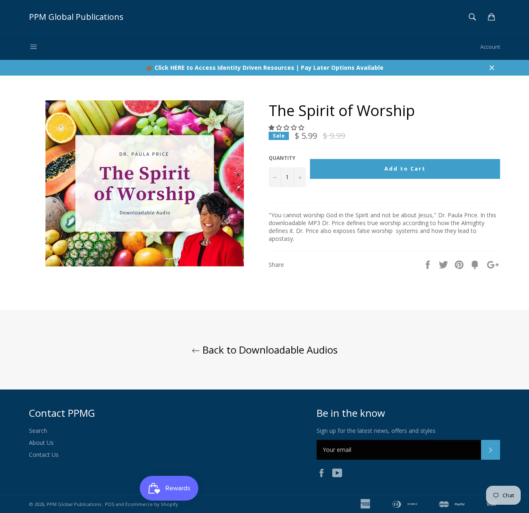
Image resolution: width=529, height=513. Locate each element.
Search (38, 431)
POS (109, 504)
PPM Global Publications (76, 16)
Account (490, 46)
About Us (41, 442)
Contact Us (44, 454)
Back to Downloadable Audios (269, 349)
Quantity (282, 158)
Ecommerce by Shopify (151, 504)
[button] (287, 127)
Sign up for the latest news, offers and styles (376, 431)
